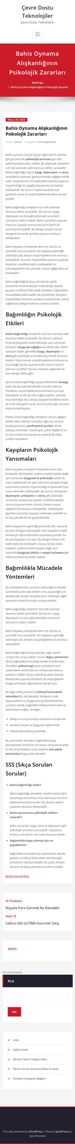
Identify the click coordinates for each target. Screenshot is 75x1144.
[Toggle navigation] (37, 34)
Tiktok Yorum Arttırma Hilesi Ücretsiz (36, 1069)
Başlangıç (37, 82)
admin (18, 142)
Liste (16, 1040)
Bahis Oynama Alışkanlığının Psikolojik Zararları (39, 87)
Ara (11, 980)
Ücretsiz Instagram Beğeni (29, 1078)
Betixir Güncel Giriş (17, 876)
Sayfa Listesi (20, 1049)
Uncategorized (47, 142)
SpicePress (61, 1131)
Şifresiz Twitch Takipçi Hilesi (30, 1059)
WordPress (35, 1131)
